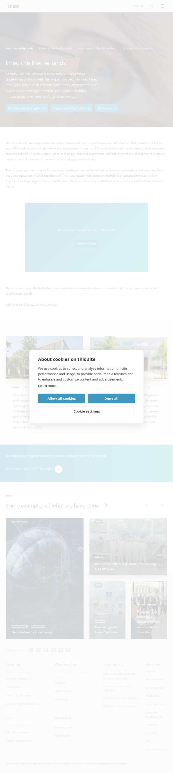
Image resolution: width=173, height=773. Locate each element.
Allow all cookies (62, 398)
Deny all (111, 398)
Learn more (47, 385)
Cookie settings (86, 411)
